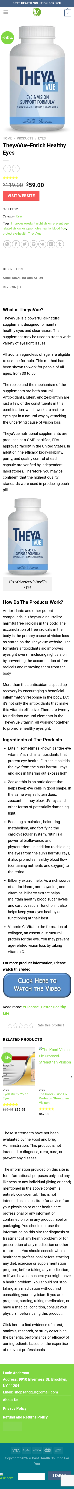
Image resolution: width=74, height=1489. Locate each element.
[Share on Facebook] (16, 244)
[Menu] (6, 12)
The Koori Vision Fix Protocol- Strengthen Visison (54, 1098)
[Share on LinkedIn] (51, 244)
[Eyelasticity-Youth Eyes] (19, 1066)
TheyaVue (34, 233)
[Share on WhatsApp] (7, 244)
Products (25, 138)
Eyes (42, 138)
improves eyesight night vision (31, 223)
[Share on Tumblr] (60, 244)
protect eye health (15, 233)
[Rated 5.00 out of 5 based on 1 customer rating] (37, 177)
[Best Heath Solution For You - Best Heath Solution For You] (37, 12)
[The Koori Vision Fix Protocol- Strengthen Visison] (55, 1066)
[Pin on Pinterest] (34, 244)
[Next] (71, 1085)
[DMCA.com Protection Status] (12, 1426)
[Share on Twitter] (25, 244)
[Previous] (3, 1085)
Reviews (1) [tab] (12, 287)
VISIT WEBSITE (21, 196)
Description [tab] (13, 269)
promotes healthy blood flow (47, 228)
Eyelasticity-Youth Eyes (15, 1096)
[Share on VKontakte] (42, 244)
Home (7, 138)
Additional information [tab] (23, 278)
